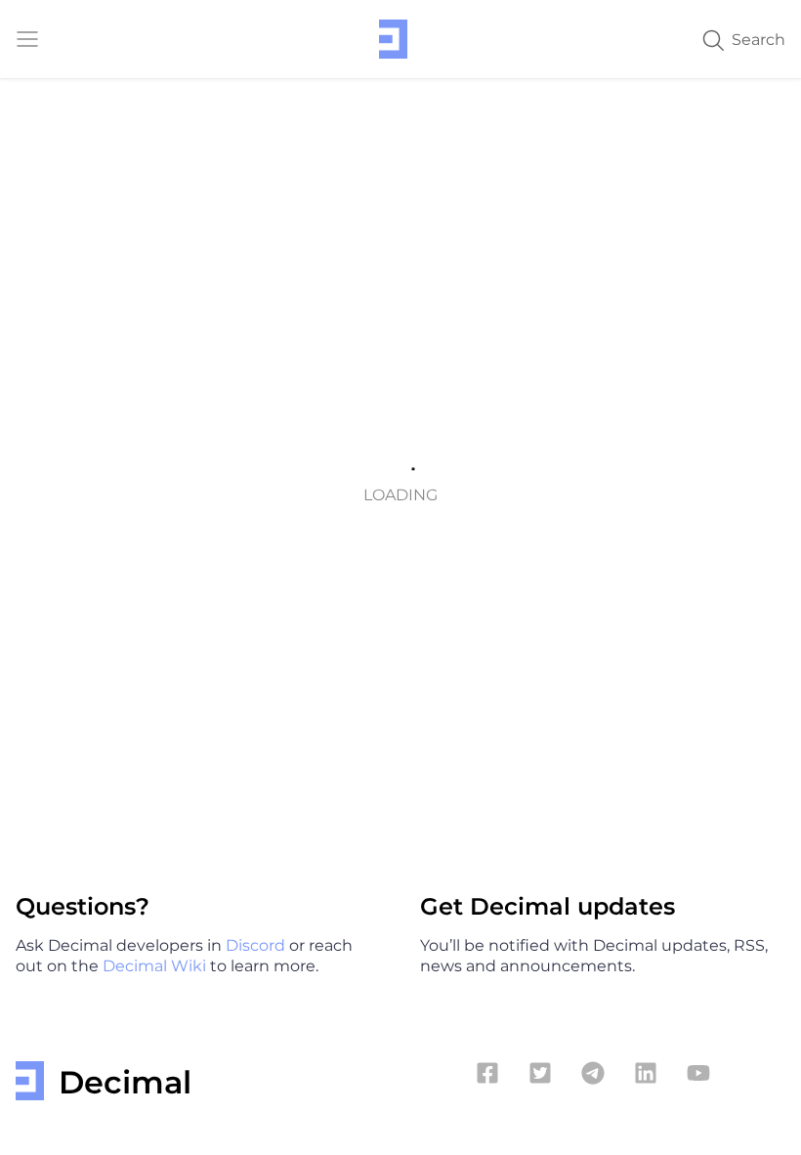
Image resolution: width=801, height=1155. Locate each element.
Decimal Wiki (156, 965)
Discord (257, 944)
